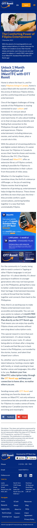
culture (20, 108)
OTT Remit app (11, 378)
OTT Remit (24, 391)
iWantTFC (17, 159)
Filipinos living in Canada (17, 85)
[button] (34, 5)
